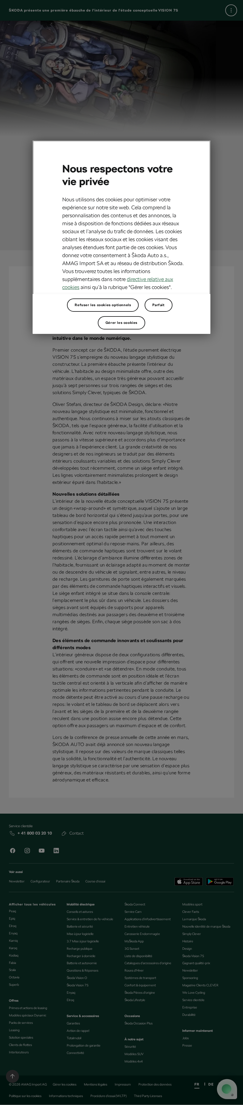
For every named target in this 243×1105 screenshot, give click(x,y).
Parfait (158, 305)
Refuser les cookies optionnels (103, 305)
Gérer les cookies (121, 323)
